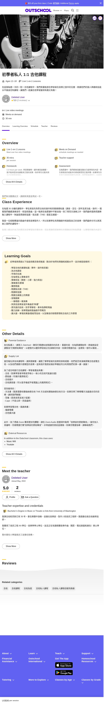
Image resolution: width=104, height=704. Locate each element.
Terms (71, 3)
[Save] (100, 18)
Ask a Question (32, 497)
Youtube (10, 444)
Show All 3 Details (14, 454)
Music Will (11, 441)
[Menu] (77, 10)
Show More (11, 238)
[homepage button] (38, 10)
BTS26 (56, 3)
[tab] (6, 126)
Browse (56, 10)
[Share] (94, 18)
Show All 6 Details (14, 182)
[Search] (72, 10)
